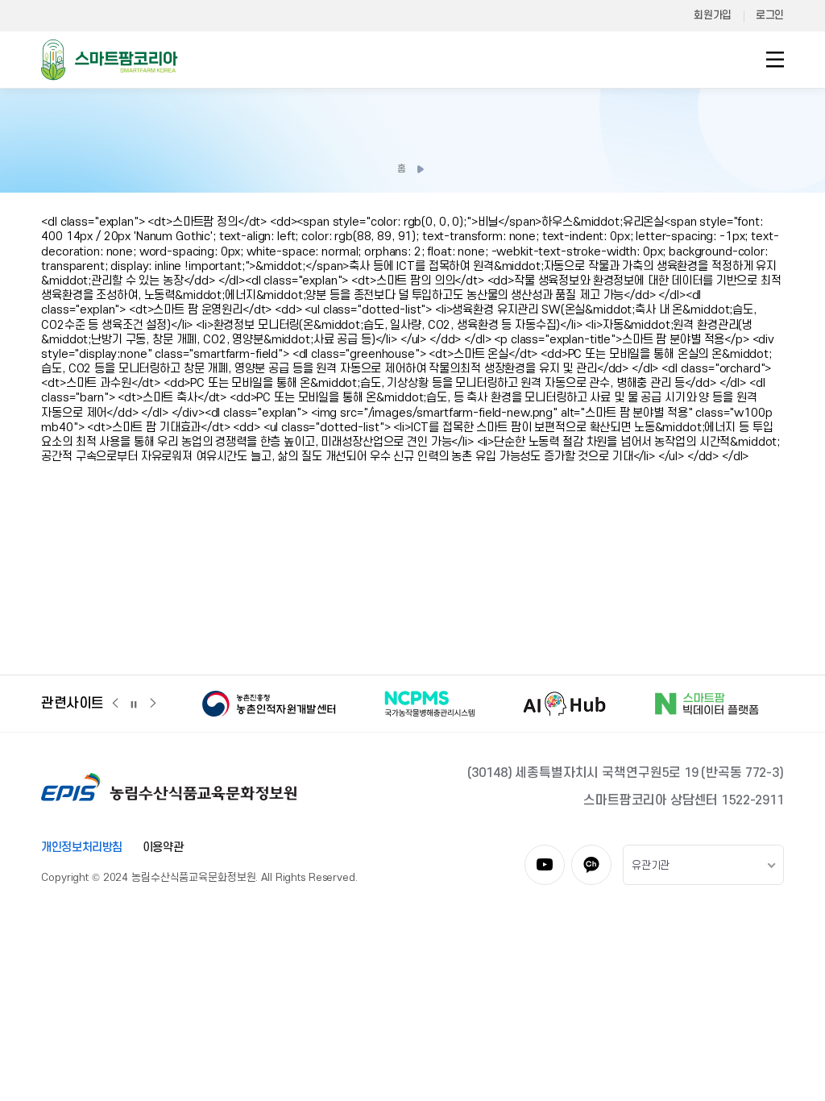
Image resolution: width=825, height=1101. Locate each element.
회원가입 (713, 15)
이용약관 (163, 847)
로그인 (770, 15)
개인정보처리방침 (81, 847)
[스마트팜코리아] (109, 59)
